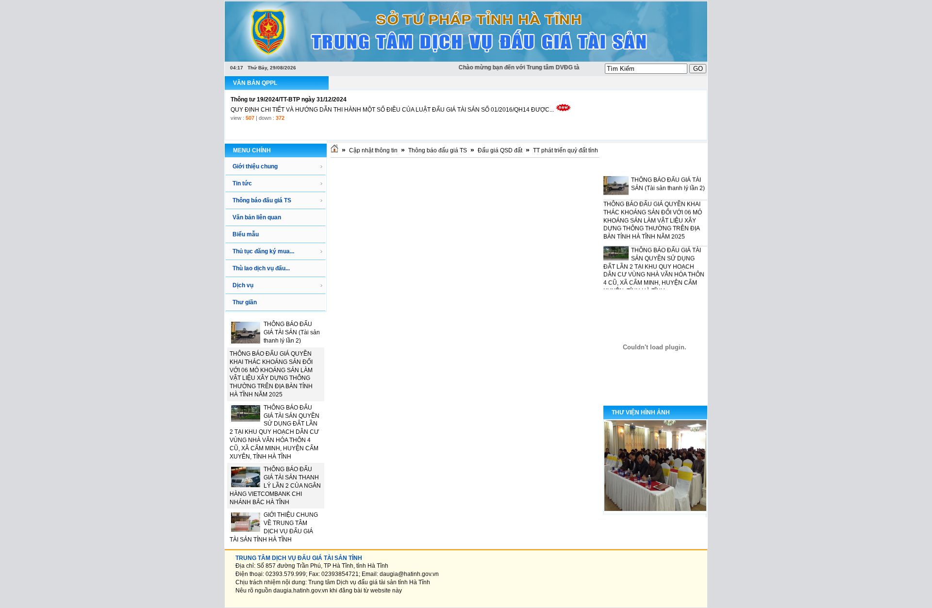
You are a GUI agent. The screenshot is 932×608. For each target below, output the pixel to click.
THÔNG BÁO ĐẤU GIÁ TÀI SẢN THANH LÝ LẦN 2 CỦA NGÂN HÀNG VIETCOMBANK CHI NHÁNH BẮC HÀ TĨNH (275, 485)
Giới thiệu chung (255, 166)
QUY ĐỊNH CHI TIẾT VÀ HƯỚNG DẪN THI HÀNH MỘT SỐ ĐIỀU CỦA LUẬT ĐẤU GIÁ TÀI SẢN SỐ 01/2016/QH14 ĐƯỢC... (392, 109)
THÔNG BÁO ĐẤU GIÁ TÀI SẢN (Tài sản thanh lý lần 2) (292, 332)
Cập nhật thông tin (373, 150)
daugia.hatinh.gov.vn (300, 590)
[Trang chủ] (334, 150)
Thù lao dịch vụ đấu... (261, 268)
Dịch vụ (243, 285)
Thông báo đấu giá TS (262, 200)
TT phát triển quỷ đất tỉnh (565, 150)
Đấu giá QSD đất (500, 150)
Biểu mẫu (246, 234)
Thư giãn (245, 302)
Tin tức (242, 183)
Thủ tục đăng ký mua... (263, 251)
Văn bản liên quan (257, 217)
